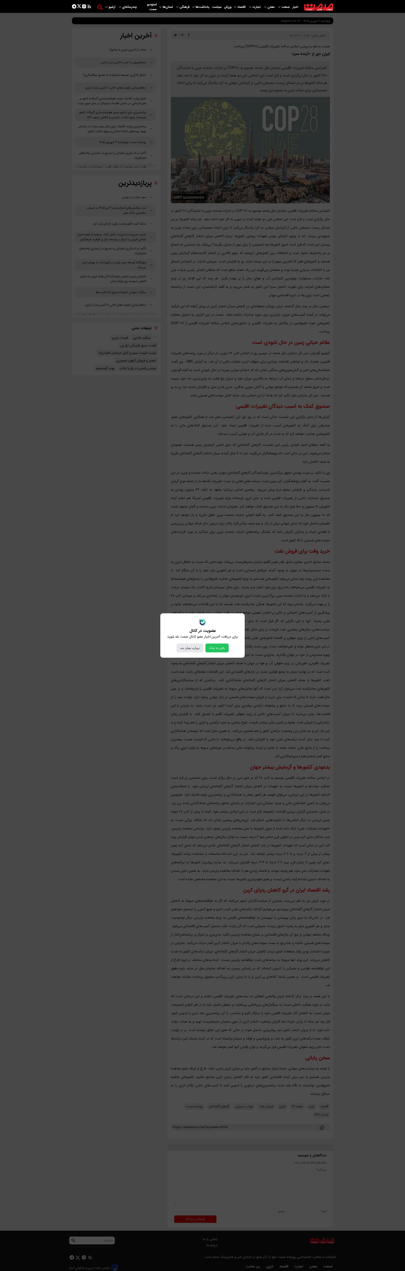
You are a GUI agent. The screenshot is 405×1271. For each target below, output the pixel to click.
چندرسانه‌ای (130, 7)
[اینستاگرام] (84, 7)
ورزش (227, 7)
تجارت (257, 7)
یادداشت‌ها (203, 7)
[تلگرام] (74, 7)
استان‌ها (168, 7)
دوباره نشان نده (190, 648)
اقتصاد (241, 7)
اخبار (295, 7)
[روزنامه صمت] (318, 7)
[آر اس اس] (89, 7)
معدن (271, 7)
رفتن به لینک (217, 648)
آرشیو (112, 7)
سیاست (217, 7)
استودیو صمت (152, 7)
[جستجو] (100, 7)
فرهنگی (185, 7)
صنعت (286, 7)
